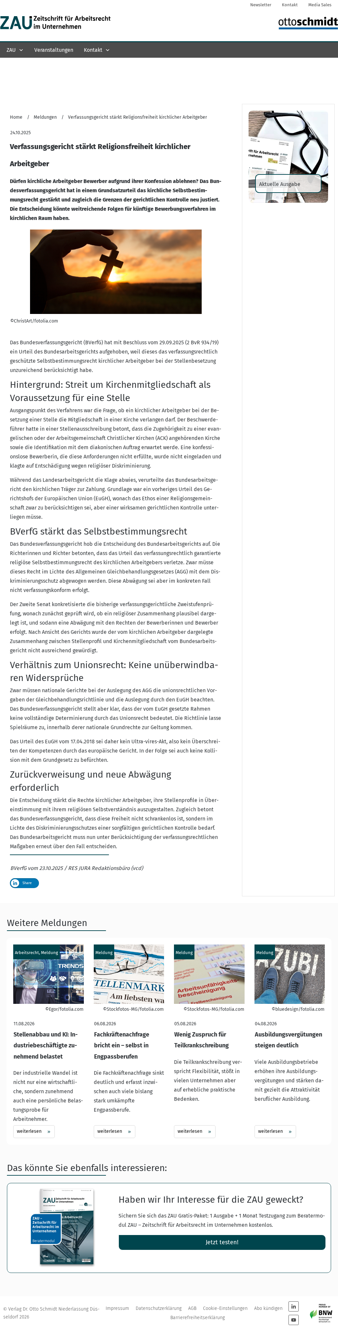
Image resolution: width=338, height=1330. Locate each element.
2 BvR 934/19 (202, 342)
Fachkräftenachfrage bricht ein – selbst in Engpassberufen (129, 1041)
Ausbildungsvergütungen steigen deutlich (289, 1041)
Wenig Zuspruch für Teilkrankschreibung (209, 1041)
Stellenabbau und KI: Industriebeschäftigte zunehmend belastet (48, 1041)
